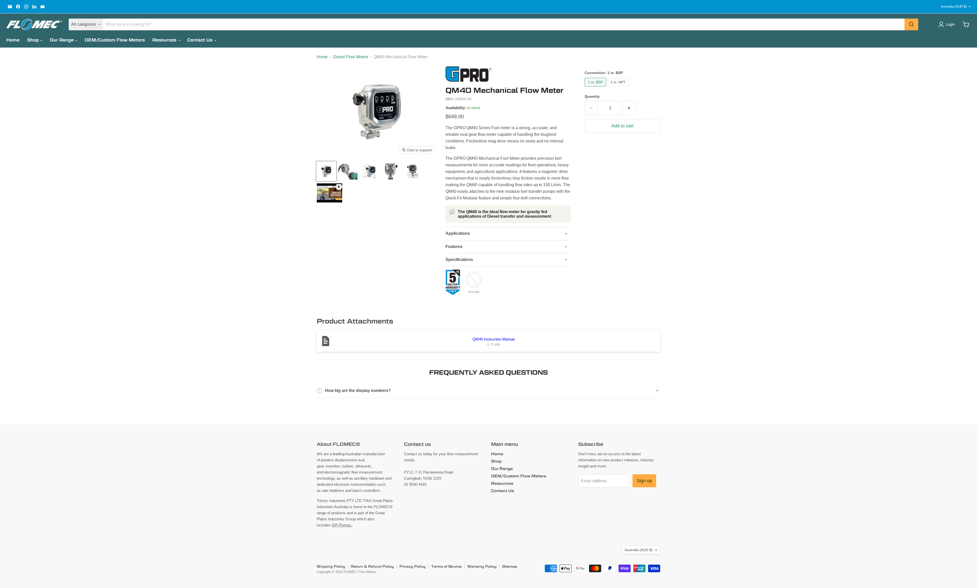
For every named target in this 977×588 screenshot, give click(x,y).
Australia (954, 6)
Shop (33, 40)
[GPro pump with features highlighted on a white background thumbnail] (370, 171)
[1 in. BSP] (596, 87)
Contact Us (200, 40)
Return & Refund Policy (372, 566)
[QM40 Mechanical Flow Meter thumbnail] (348, 171)
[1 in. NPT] (618, 87)
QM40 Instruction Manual (493, 339)
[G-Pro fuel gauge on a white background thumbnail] (326, 171)
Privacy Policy (412, 566)
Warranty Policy (482, 566)
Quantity (592, 96)
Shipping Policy (331, 566)
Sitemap (509, 566)
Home (13, 40)
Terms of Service (446, 566)
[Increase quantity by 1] (629, 108)
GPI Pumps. (342, 525)
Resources (165, 40)
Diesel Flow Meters (350, 57)
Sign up (644, 480)
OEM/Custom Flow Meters (115, 40)
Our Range (62, 40)
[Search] (911, 24)
